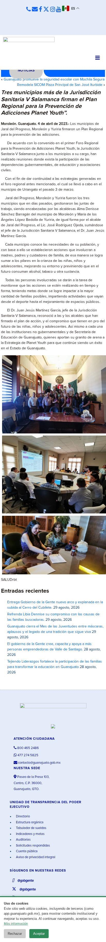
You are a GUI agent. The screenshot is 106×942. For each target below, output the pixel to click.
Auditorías (23, 839)
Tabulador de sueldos (30, 828)
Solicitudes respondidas (32, 845)
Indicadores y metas (30, 834)
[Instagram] (52, 10)
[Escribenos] (35, 9)
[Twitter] (46, 10)
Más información (16, 923)
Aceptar (39, 934)
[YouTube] (58, 10)
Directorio (22, 816)
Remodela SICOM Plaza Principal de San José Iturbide (59, 85)
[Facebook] (40, 10)
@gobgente (25, 880)
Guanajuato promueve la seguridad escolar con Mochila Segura (54, 79)
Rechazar (15, 934)
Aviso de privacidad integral (35, 857)
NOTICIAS (26, 70)
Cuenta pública (26, 851)
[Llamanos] (28, 9)
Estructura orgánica (29, 822)
